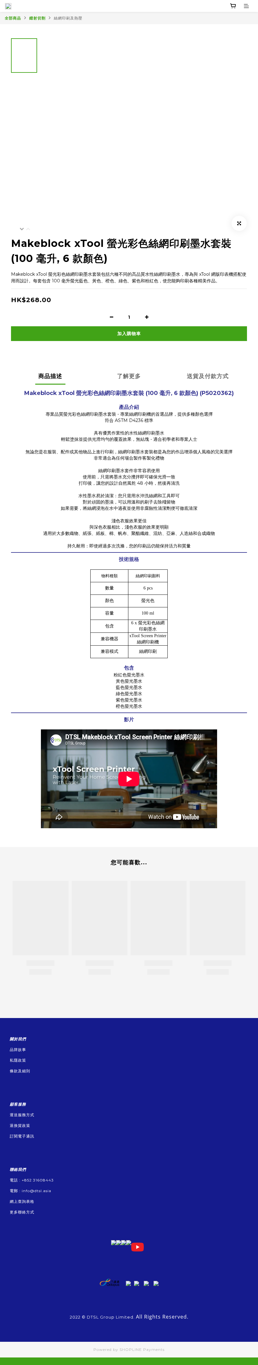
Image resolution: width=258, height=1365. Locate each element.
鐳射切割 (37, 18)
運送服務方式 (22, 1114)
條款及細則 (20, 1071)
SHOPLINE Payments (142, 1349)
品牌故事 (18, 1049)
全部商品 (13, 18)
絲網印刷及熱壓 (68, 18)
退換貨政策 (20, 1125)
